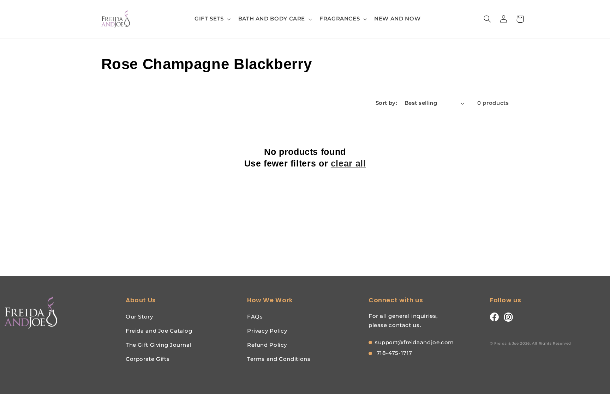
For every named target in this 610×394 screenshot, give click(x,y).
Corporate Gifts (147, 359)
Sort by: (386, 103)
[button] (212, 19)
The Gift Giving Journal (159, 344)
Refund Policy (267, 344)
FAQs (255, 316)
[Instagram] (508, 316)
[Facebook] (494, 316)
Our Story (139, 316)
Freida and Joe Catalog (159, 330)
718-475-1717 (393, 353)
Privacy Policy (267, 330)
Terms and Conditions (279, 359)
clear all (348, 163)
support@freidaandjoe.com (414, 342)
